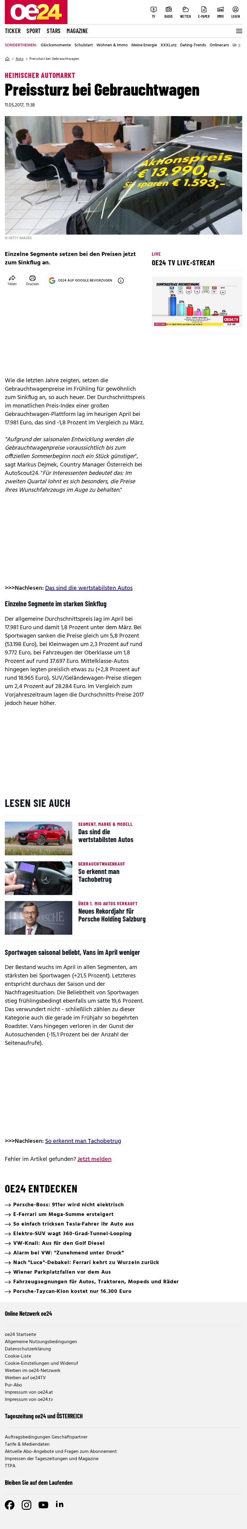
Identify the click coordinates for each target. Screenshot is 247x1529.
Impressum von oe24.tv (29, 1400)
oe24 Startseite (20, 1335)
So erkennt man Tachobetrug (83, 1141)
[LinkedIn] (60, 1505)
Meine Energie (144, 45)
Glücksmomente (56, 45)
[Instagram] (26, 1505)
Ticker (12, 30)
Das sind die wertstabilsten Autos (89, 588)
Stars (54, 30)
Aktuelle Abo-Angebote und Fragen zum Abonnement (61, 1452)
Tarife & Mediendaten (27, 1444)
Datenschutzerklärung (28, 1349)
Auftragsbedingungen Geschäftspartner (46, 1437)
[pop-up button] (223, 317)
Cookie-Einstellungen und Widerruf (41, 1363)
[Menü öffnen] (239, 31)
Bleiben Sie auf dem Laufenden (39, 1482)
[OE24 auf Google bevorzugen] (120, 280)
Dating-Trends (193, 45)
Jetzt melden (94, 1159)
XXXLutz (169, 45)
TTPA (10, 1466)
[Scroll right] (239, 45)
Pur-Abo (13, 1385)
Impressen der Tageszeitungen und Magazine (51, 1459)
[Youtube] (43, 1505)
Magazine (77, 30)
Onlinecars (219, 45)
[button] (161, 317)
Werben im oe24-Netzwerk (33, 1371)
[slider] (181, 317)
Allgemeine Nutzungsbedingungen (41, 1342)
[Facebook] (9, 1505)
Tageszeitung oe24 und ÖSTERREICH (44, 1416)
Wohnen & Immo (112, 45)
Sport (34, 30)
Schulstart (83, 45)
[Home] (7, 59)
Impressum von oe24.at (29, 1392)
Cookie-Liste (18, 1356)
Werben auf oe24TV (25, 1378)
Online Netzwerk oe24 (28, 1313)
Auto (19, 59)
